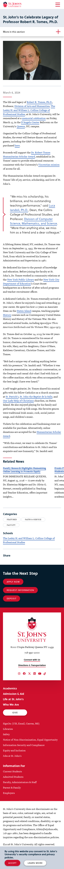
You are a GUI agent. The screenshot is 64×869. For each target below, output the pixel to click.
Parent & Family (12, 787)
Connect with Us (32, 659)
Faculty (11, 525)
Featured (12, 519)
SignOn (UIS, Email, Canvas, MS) (21, 723)
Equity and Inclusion (14, 750)
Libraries (8, 729)
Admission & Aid (13, 694)
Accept (12, 863)
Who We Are (11, 704)
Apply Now (13, 581)
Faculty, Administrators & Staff (20, 782)
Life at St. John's (13, 699)
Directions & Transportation (32, 665)
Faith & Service (33, 519)
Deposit (11, 598)
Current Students (12, 771)
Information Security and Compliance (24, 745)
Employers (9, 793)
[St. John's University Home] (12, 5)
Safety (6, 734)
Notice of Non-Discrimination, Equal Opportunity (30, 739)
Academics (10, 688)
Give (15, 712)
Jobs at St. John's (12, 756)
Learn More (35, 863)
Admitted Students (13, 777)
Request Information (20, 590)
